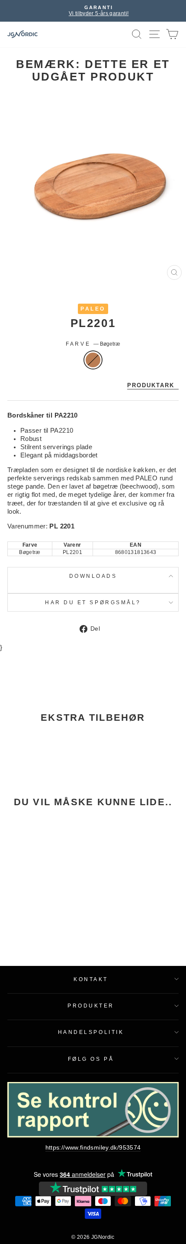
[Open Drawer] (154, 34)
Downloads (93, 576)
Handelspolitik (91, 1032)
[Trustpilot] (93, 1189)
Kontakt (91, 979)
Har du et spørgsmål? (93, 602)
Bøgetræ (93, 360)
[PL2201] (40, 866)
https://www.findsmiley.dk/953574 (93, 1147)
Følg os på (91, 1059)
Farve (93, 344)
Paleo (93, 308)
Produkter (90, 1005)
